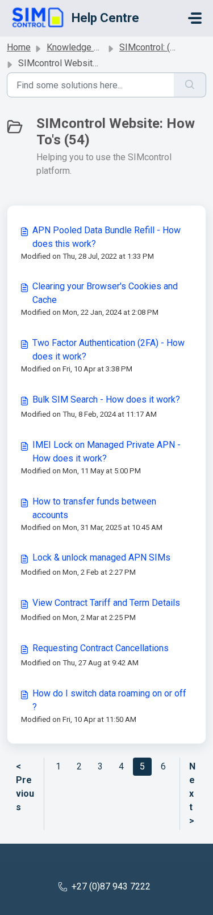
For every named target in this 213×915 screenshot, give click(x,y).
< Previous (25, 787)
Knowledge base (80, 47)
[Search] (190, 84)
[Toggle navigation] (194, 18)
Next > (192, 793)
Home (19, 47)
